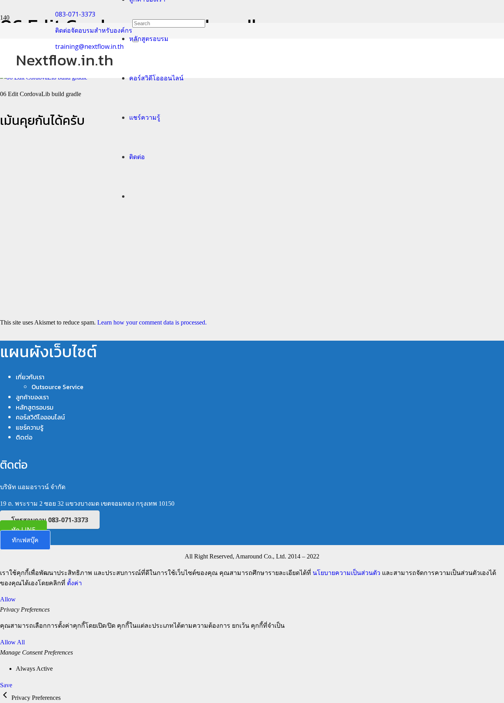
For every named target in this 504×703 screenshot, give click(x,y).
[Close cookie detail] (5, 697)
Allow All (12, 642)
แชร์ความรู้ (29, 427)
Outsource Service (57, 386)
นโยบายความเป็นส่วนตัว (346, 572)
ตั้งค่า (74, 583)
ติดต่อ (24, 437)
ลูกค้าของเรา (32, 397)
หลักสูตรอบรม (35, 407)
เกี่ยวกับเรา (30, 377)
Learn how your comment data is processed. (152, 322)
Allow (8, 599)
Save (6, 685)
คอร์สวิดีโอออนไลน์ (40, 417)
